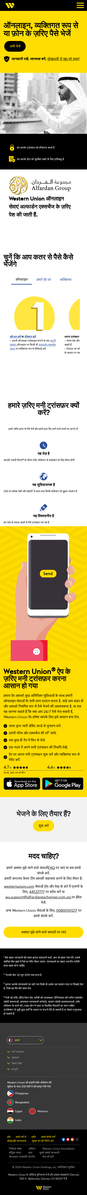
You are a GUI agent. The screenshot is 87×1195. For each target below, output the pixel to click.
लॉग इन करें (16, 336)
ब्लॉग (33, 1137)
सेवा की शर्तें (48, 1156)
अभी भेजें (15, 46)
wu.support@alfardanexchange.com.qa (38, 897)
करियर (32, 1148)
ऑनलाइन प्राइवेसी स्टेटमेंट (22, 1156)
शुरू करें (44, 826)
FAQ (51, 868)
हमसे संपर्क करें (48, 1137)
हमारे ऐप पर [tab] (44, 279)
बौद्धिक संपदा (15, 1152)
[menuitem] (11, 5)
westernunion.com (19, 886)
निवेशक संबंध (15, 1148)
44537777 (37, 892)
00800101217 (66, 910)
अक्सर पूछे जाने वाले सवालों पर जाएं (43, 932)
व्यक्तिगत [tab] (65, 279)
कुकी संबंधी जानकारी (49, 1152)
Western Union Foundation (58, 1148)
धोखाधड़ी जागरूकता (17, 1141)
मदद (30, 1152)
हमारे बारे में (21, 1137)
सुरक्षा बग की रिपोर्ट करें (43, 1141)
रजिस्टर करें (30, 336)
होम (8, 1137)
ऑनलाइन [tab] (22, 279)
